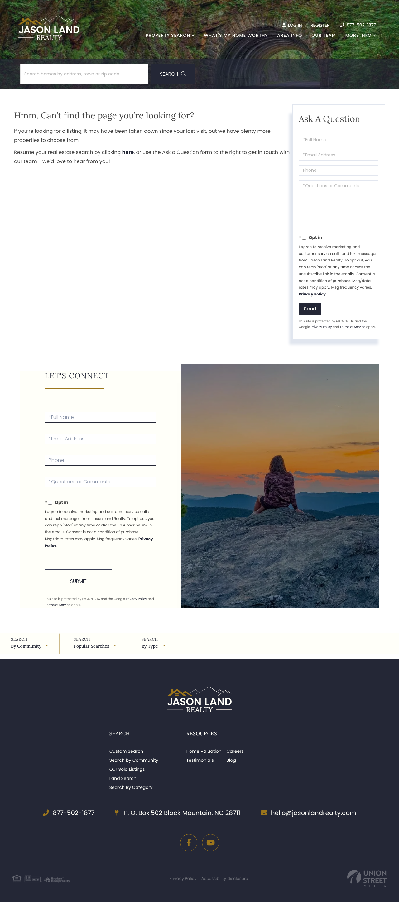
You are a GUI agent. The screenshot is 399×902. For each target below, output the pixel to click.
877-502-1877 (360, 25)
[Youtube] (210, 842)
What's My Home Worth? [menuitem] (236, 35)
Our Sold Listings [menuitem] (127, 769)
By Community (26, 646)
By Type (150, 646)
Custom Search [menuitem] (126, 751)
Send (310, 308)
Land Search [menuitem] (123, 778)
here (128, 152)
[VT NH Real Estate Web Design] (367, 878)
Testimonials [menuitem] (200, 760)
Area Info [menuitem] (289, 35)
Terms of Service (352, 326)
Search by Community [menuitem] (133, 760)
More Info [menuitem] (358, 35)
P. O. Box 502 (181, 812)
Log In (294, 25)
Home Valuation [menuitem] (204, 751)
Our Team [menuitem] (323, 35)
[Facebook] (188, 842)
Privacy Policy (312, 294)
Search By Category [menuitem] (131, 787)
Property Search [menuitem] (168, 35)
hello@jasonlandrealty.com (313, 812)
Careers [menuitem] (234, 751)
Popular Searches (91, 646)
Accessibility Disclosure (224, 878)
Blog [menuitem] (231, 760)
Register (320, 25)
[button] (173, 74)
